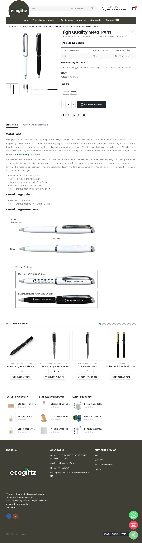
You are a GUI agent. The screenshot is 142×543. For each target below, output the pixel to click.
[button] (100, 323)
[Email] (133, 525)
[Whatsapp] (133, 515)
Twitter (68, 115)
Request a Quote (93, 104)
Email (84, 115)
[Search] (92, 8)
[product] (21, 345)
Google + (79, 115)
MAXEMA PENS (83, 364)
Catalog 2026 (112, 20)
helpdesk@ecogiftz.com (65, 463)
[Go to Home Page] (6, 26)
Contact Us (96, 20)
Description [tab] (12, 125)
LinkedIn (74, 115)
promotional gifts (23, 154)
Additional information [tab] (35, 125)
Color (65, 84)
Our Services (67, 20)
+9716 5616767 (63, 468)
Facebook (63, 115)
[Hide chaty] (133, 535)
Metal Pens (73, 77)
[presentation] (6, 56)
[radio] (66, 91)
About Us (81, 20)
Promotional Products (43, 20)
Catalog (98, 469)
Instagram (15, 516)
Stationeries (67, 364)
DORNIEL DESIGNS (16, 364)
